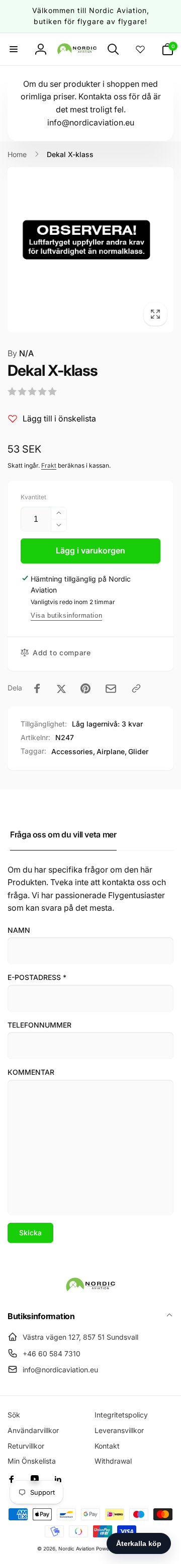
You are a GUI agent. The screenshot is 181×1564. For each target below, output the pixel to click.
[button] (14, 49)
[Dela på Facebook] (37, 688)
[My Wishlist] (140, 49)
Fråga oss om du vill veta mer (63, 834)
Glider (138, 751)
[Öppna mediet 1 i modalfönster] (90, 249)
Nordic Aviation (76, 1548)
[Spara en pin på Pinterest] (85, 688)
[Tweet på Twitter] (61, 688)
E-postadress (37, 977)
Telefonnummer (39, 1025)
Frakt (48, 465)
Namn (19, 930)
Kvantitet (33, 497)
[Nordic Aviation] (90, 1290)
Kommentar (31, 1072)
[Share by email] (111, 688)
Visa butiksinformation (66, 615)
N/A (21, 353)
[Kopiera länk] (136, 688)
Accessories (72, 751)
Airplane (111, 751)
